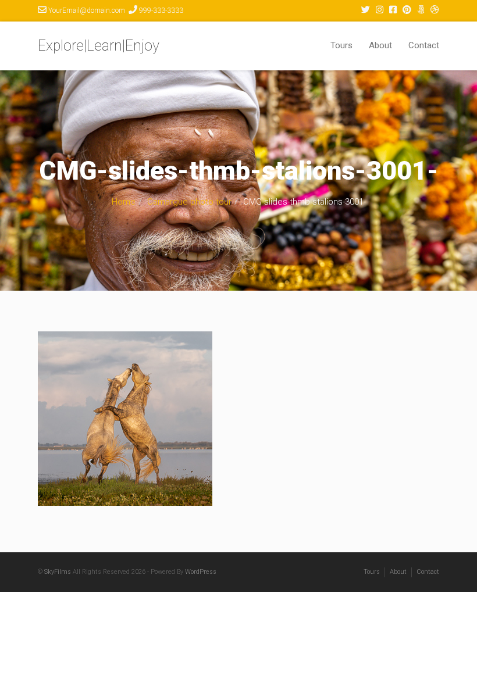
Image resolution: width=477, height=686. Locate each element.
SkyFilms (57, 572)
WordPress (200, 572)
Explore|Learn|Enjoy (98, 45)
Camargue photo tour (189, 201)
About (380, 45)
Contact (423, 45)
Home (124, 201)
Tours (341, 45)
